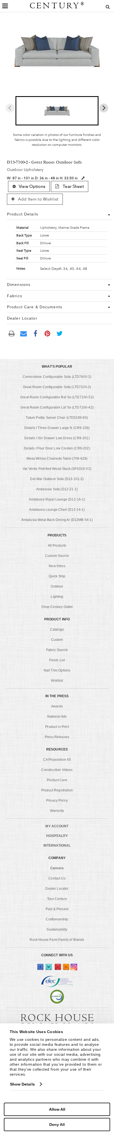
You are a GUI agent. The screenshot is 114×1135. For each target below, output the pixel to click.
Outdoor (57, 586)
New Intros (57, 566)
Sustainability (56, 929)
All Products (57, 545)
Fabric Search (57, 650)
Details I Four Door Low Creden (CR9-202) (57, 448)
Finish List (57, 660)
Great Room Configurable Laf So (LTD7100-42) (57, 407)
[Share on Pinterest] (47, 333)
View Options (32, 186)
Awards (57, 706)
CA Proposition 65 (57, 760)
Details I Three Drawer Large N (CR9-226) (57, 428)
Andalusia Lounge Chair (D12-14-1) (57, 510)
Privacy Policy (57, 800)
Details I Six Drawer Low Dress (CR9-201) (56, 438)
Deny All (57, 1124)
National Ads (57, 716)
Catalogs (57, 629)
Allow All (57, 1109)
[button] (57, 110)
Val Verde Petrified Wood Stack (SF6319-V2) (57, 469)
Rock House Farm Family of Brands (57, 940)
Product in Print (57, 727)
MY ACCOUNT (56, 826)
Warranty (57, 811)
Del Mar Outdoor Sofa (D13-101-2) (57, 479)
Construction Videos (56, 770)
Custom (57, 640)
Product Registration (57, 790)
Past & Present (57, 909)
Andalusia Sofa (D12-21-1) (57, 489)
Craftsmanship (57, 919)
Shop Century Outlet (56, 607)
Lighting (57, 597)
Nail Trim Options (57, 670)
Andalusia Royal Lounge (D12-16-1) (57, 499)
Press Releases (57, 737)
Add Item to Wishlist (37, 199)
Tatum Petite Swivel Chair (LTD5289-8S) (57, 418)
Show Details (22, 1084)
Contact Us (57, 878)
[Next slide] (103, 108)
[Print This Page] (11, 333)
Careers (57, 868)
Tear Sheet (73, 186)
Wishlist (57, 681)
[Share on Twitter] (59, 333)
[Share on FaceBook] (35, 333)
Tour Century (57, 899)
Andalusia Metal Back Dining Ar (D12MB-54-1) (57, 520)
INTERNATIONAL (57, 845)
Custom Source (57, 556)
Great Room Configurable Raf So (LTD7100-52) (57, 397)
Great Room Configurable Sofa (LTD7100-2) (57, 387)
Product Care (57, 780)
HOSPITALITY (57, 836)
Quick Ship (57, 576)
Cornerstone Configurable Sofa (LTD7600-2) (57, 377)
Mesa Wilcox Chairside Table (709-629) (57, 458)
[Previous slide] (10, 108)
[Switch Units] (83, 178)
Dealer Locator (56, 889)
